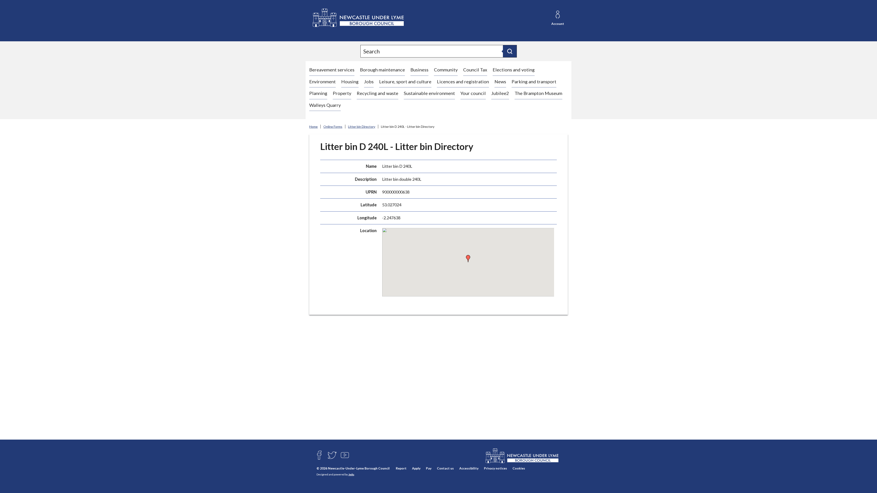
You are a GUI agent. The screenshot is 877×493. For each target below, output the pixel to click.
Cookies (518, 468)
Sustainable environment (429, 93)
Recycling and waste (377, 93)
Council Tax (475, 69)
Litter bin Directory (361, 126)
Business (419, 69)
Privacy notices (495, 468)
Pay (428, 468)
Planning (318, 93)
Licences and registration (463, 81)
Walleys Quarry (325, 105)
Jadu (351, 474)
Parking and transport (534, 81)
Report (401, 468)
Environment (322, 81)
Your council (473, 93)
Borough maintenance (382, 69)
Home (313, 126)
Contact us (445, 468)
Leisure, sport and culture (405, 81)
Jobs (369, 81)
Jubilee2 (500, 93)
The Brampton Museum (538, 93)
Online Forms (332, 126)
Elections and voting (514, 69)
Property (342, 93)
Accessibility (468, 468)
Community (446, 69)
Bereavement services (331, 69)
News (500, 81)
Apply (416, 468)
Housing (350, 81)
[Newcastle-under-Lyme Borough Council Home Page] (357, 18)
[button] (468, 258)
